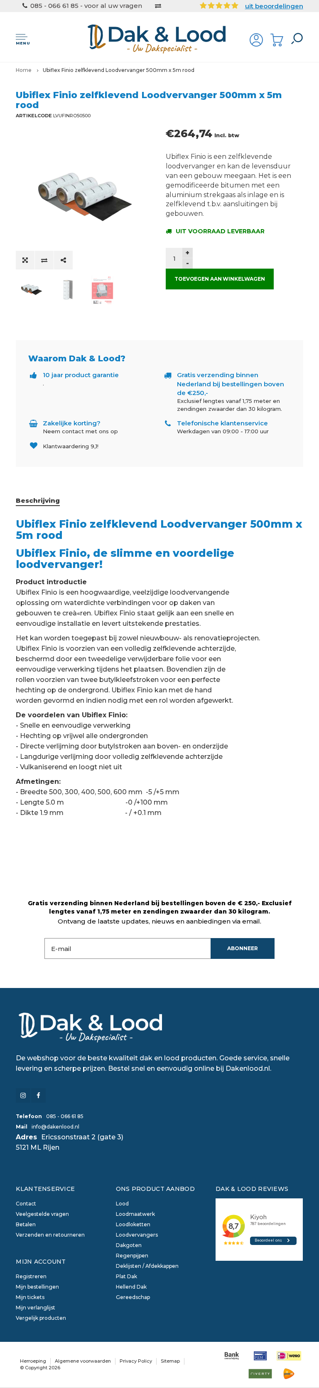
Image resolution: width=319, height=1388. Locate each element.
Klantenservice (45, 1189)
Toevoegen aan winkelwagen (219, 279)
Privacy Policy (136, 1361)
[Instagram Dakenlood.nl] (23, 1095)
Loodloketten (133, 1224)
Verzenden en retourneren (50, 1235)
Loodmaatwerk (135, 1214)
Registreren (31, 1276)
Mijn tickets (30, 1297)
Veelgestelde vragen (42, 1214)
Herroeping (33, 1361)
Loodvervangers (137, 1235)
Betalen (26, 1224)
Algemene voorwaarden (83, 1361)
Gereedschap (133, 1297)
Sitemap (170, 1361)
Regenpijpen (132, 1255)
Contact (26, 1203)
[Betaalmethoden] (231, 1356)
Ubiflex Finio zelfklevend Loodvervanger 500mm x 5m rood (118, 70)
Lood (122, 1203)
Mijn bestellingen (37, 1287)
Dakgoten (129, 1245)
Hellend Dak (131, 1287)
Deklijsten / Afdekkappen (147, 1266)
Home (24, 70)
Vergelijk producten (41, 1318)
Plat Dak (126, 1276)
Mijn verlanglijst (35, 1307)
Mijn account (41, 1261)
